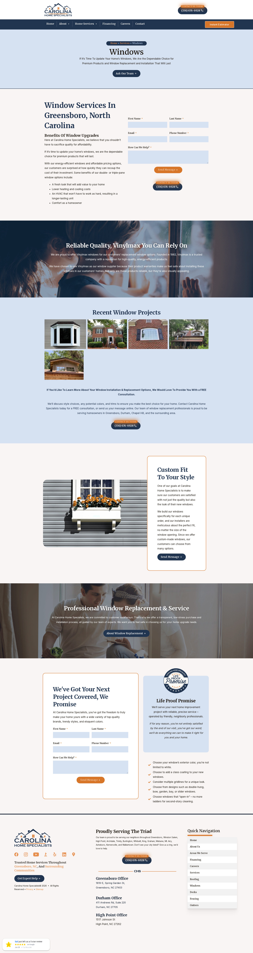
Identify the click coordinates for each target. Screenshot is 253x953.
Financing (109, 23)
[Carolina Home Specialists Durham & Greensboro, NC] (58, 9)
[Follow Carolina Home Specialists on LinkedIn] (64, 854)
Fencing (194, 898)
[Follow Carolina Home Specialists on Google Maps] (74, 854)
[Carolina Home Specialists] (33, 838)
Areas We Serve (199, 853)
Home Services (84, 23)
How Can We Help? (138, 147)
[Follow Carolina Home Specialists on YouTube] (36, 854)
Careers (125, 23)
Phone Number (178, 133)
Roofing (194, 879)
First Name (134, 119)
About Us (195, 846)
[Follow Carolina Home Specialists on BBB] (45, 854)
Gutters (194, 905)
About (62, 23)
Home (50, 23)
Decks (193, 892)
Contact (140, 23)
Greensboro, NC (25, 866)
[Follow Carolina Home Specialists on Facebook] (16, 854)
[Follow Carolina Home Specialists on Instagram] (26, 854)
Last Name (175, 119)
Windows (195, 885)
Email (131, 133)
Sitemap (39, 889)
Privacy (29, 889)
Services (125, 43)
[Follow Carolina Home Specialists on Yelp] (55, 854)
